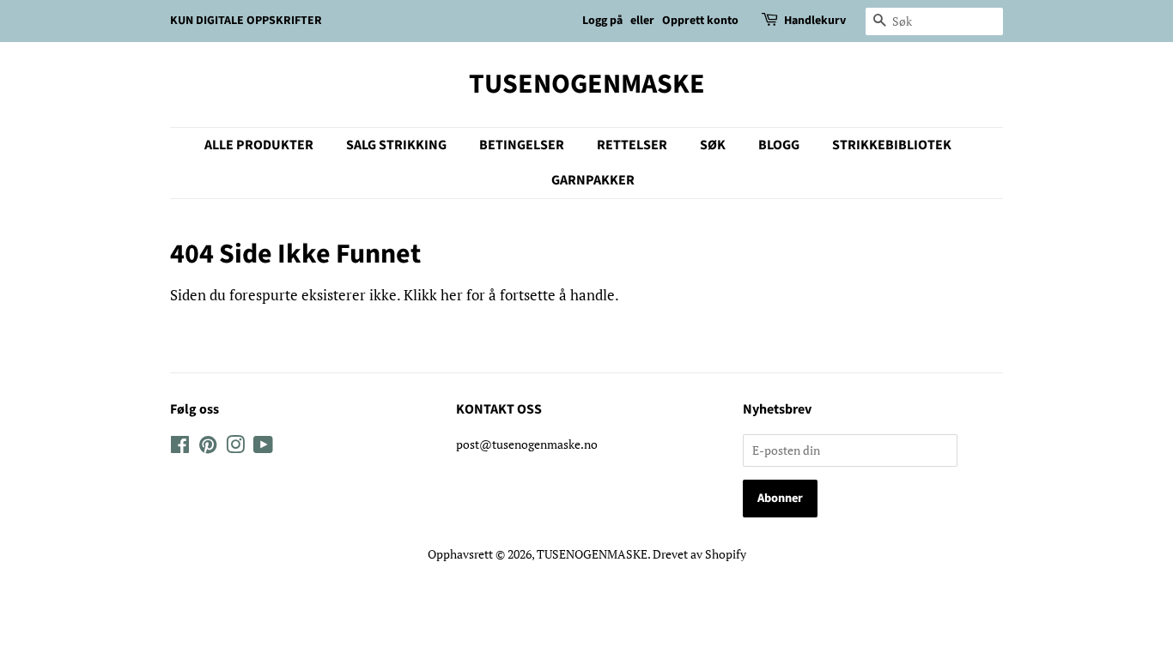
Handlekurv (815, 20)
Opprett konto (700, 20)
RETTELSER (632, 145)
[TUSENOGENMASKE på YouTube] (263, 447)
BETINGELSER (521, 145)
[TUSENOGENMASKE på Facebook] (180, 447)
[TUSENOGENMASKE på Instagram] (235, 447)
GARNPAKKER (593, 180)
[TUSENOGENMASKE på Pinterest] (207, 447)
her (452, 295)
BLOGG (778, 145)
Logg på (602, 20)
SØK (713, 145)
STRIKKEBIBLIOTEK (891, 145)
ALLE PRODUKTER (258, 145)
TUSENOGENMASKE (587, 84)
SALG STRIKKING (396, 145)
